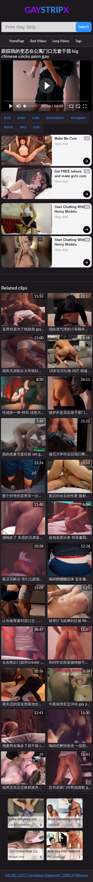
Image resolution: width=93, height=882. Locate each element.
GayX (47, 10)
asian (22, 118)
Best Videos (38, 41)
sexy (23, 127)
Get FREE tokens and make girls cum (70, 173)
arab (7, 118)
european (78, 118)
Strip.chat (61, 144)
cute (35, 118)
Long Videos (60, 41)
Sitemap (82, 875)
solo (36, 127)
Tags (78, 41)
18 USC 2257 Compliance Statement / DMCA (39, 875)
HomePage (16, 41)
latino (8, 127)
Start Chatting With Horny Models (70, 209)
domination (55, 118)
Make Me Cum (66, 138)
